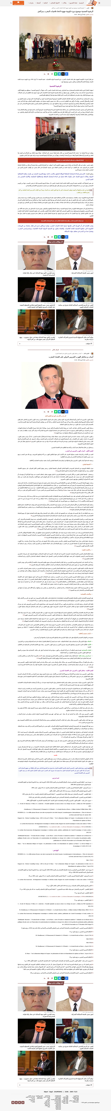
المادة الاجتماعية (58, 1103)
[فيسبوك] (23, 1102)
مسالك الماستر (40, 1098)
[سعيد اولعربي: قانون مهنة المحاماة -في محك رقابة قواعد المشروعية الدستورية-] (36, 260)
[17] (70, 590)
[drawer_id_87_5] (99, 3)
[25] (92, 691)
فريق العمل (32, 1100)
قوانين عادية (76, 1099)
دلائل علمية (48, 1100)
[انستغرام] (13, 1102)
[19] (88, 609)
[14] (30, 564)
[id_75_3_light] (11, 3)
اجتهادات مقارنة (58, 1098)
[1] (69, 430)
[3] (30, 441)
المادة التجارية (58, 1105)
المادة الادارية (58, 1104)
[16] (57, 581)
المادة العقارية (58, 1107)
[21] (23, 621)
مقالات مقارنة (65, 1099)
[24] (89, 667)
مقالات (67, 1095)
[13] (83, 558)
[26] (80, 722)
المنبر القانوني (58, 1097)
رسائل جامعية (47, 1101)
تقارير (88, 8)
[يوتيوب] (16, 1102)
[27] (62, 737)
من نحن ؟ (33, 1098)
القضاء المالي (58, 1101)
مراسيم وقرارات (75, 1101)
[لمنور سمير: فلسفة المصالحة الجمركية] (74, 260)
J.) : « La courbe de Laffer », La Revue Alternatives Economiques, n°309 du (66, 896)
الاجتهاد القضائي (58, 1095)
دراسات (48, 1099)
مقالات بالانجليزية (65, 1101)
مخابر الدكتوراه (40, 1097)
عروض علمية (47, 1104)
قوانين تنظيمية (76, 1098)
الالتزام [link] (40, 655)
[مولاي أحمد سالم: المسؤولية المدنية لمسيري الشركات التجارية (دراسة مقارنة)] (74, 324)
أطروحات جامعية (47, 1097)
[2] (54, 433)
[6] (70, 492)
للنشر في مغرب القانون (30, 1097)
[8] (70, 509)
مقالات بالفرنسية (65, 1100)
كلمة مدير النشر (32, 1099)
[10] (38, 529)
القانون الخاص (65, 1097)
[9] (31, 515)
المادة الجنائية (58, 1106)
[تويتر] (19, 1102)
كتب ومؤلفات (47, 1105)
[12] (75, 546)
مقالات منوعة (65, 1103)
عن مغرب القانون (31, 1095)
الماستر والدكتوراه (39, 1095)
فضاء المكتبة (47, 1095)
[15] (46, 573)
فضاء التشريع (76, 1095)
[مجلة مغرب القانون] (91, 3)
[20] (24, 615)
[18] (28, 600)
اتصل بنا (33, 1101)
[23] (38, 658)
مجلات (48, 1106)
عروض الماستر (47, 1103)
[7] (49, 501)
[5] (63, 490)
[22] (75, 629)
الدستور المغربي (75, 1097)
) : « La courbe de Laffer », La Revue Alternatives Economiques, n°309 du (66, 826)
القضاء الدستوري (57, 1100)
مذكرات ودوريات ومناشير (74, 1100)
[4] (56, 470)
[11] (45, 537)
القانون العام (86, 353)
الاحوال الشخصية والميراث (56, 1099)
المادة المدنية (58, 1109)
